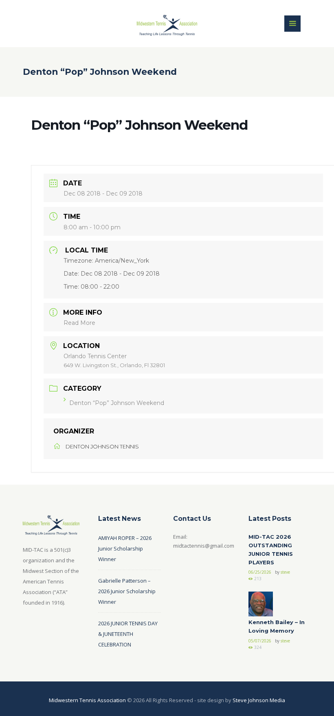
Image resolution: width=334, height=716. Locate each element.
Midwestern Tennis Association (87, 700)
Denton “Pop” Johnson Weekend (116, 403)
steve (285, 572)
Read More (79, 322)
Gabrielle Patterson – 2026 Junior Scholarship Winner (127, 591)
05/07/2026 (259, 641)
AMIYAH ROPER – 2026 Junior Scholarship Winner (125, 548)
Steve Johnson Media (259, 700)
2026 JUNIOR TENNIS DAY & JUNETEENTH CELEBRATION (128, 634)
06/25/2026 (259, 572)
